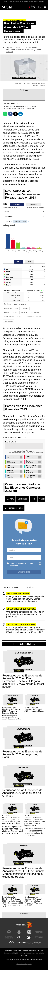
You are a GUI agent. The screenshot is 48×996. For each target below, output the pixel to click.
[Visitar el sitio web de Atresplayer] (24, 942)
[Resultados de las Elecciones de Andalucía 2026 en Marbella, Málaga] (35, 700)
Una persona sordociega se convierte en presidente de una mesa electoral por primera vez (25, 614)
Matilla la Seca (9, 317)
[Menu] (45, 7)
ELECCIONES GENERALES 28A (21, 609)
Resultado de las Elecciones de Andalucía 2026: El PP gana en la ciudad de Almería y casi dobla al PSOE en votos (11, 820)
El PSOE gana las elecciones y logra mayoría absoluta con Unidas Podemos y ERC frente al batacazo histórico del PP (25, 629)
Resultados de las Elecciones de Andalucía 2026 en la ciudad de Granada (22, 793)
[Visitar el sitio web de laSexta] (19, 932)
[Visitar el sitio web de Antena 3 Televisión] (9, 932)
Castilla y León (20, 221)
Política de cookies (35, 959)
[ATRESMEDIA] (24, 925)
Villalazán (24, 312)
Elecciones (24, 644)
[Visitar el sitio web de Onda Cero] (29, 937)
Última (33, 7)
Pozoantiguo (8, 321)
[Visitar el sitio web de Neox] (29, 932)
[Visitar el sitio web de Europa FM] (39, 937)
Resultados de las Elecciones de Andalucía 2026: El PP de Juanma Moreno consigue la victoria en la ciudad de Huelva (23, 872)
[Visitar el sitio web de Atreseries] (19, 937)
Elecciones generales (14, 508)
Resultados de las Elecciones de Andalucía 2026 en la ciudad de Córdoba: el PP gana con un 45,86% (33, 901)
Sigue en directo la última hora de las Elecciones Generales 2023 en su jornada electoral (23, 49)
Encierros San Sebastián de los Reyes (15, 1)
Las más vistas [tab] (10, 587)
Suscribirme (24, 572)
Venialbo (20, 317)
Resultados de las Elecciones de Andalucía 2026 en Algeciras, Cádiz (22, 754)
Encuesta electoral (18, 593)
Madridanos (35, 312)
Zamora (10, 499)
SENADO (33, 204)
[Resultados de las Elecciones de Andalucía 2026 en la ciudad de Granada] (24, 776)
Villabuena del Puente (34, 317)
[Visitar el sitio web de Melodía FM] (11, 942)
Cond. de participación (24, 964)
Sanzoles (25, 308)
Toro (16, 308)
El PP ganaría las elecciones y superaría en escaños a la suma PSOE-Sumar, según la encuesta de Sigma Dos (25, 598)
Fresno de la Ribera (10, 312)
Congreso (6, 221)
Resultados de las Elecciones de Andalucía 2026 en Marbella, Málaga (34, 709)
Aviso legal (9, 959)
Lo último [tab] (30, 587)
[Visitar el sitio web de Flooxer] (37, 942)
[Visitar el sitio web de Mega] (9, 937)
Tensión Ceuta (33, 1)
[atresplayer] (39, 7)
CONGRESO (17, 204)
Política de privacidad (21, 959)
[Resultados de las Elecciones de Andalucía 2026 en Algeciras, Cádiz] (24, 738)
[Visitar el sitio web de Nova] (39, 932)
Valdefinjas (8, 308)
